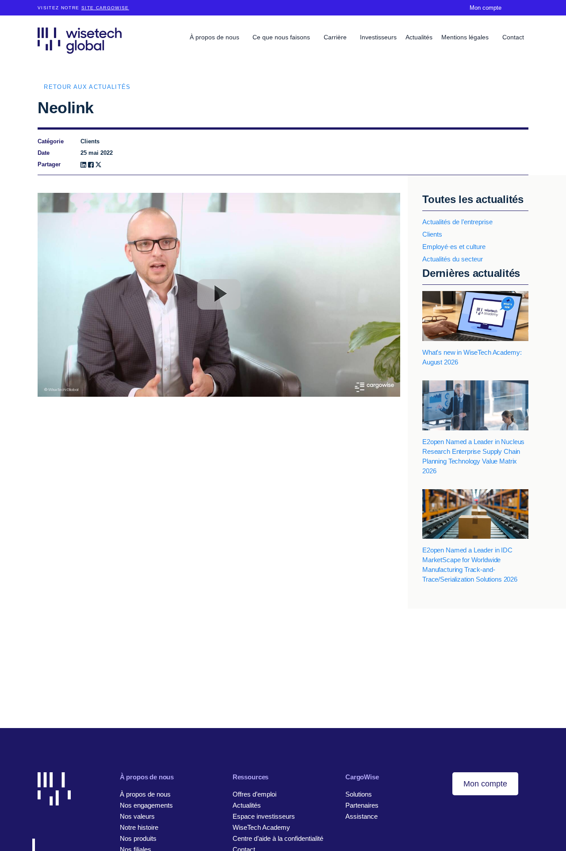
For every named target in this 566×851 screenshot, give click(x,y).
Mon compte (485, 7)
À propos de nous (215, 37)
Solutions (358, 794)
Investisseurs (378, 37)
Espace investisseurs (264, 816)
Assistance (361, 816)
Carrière (336, 37)
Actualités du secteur (452, 259)
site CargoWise (105, 7)
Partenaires (362, 805)
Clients (432, 234)
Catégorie (51, 141)
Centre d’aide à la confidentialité (278, 838)
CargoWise (362, 777)
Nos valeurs (137, 816)
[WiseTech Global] (80, 40)
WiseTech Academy (261, 827)
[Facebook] (91, 165)
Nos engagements (146, 805)
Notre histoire (139, 827)
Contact (513, 37)
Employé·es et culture (454, 246)
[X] (98, 165)
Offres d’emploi (254, 794)
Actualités (418, 37)
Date (44, 153)
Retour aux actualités (87, 87)
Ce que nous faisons (282, 37)
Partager (49, 164)
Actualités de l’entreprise (457, 222)
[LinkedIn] (83, 165)
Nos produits (138, 838)
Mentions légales (465, 37)
